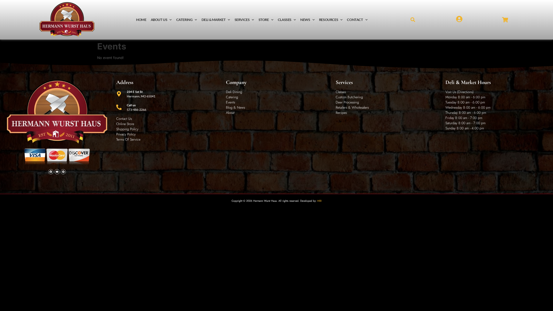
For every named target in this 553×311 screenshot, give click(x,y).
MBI (319, 201)
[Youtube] (57, 171)
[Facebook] (50, 171)
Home (141, 19)
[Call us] (119, 107)
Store (264, 19)
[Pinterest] (63, 171)
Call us (131, 105)
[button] (412, 19)
